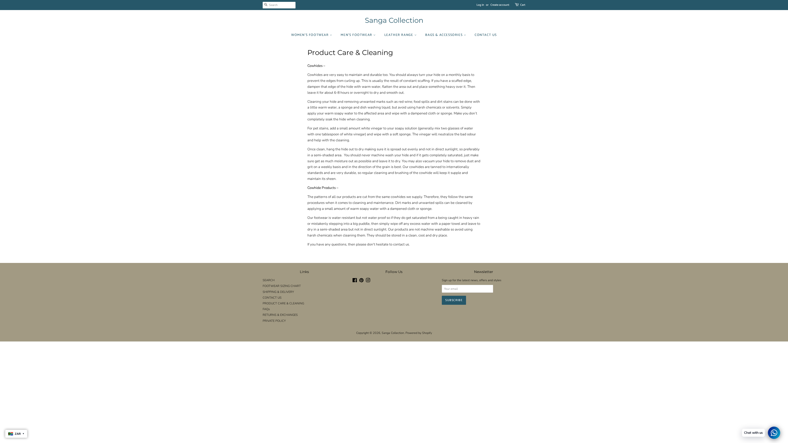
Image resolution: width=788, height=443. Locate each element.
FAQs (266, 309)
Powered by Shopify (418, 333)
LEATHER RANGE (399, 35)
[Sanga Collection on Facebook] (354, 281)
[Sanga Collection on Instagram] (368, 281)
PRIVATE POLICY (274, 321)
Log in (480, 5)
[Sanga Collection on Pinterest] (361, 281)
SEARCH (269, 280)
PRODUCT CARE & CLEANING (283, 303)
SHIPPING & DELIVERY (278, 292)
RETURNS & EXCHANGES (280, 315)
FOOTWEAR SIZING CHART (282, 286)
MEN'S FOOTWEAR (357, 35)
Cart (522, 5)
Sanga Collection (394, 20)
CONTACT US (486, 35)
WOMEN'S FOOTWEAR (310, 35)
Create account (499, 5)
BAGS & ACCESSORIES (444, 35)
